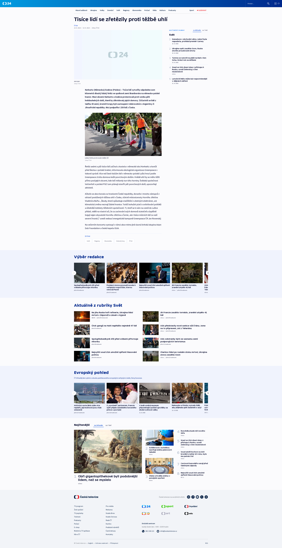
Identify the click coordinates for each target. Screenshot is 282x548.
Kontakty (109, 534)
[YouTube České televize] (197, 497)
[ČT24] (7, 3)
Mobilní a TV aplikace (82, 531)
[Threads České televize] (206, 497)
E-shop (76, 527)
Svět (118, 10)
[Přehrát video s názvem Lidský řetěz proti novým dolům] (123, 134)
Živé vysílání (78, 510)
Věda (155, 10)
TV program (78, 506)
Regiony (126, 10)
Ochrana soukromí (101, 543)
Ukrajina (93, 10)
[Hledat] (268, 3)
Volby (102, 10)
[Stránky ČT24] (146, 506)
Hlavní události (81, 10)
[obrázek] (118, 54)
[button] (123, 134)
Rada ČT (109, 520)
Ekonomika (137, 10)
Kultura (162, 10)
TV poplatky (78, 513)
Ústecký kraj (120, 241)
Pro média (109, 506)
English (90, 543)
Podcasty (172, 10)
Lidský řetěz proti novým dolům (95, 158)
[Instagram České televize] (188, 497)
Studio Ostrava (111, 517)
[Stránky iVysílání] (191, 506)
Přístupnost (114, 543)
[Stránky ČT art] (165, 513)
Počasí (147, 10)
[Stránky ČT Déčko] (146, 513)
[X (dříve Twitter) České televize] (202, 497)
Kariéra (108, 524)
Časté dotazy (111, 531)
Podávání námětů (112, 527)
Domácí (110, 10)
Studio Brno (110, 513)
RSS (206, 543)
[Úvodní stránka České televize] (86, 497)
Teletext (77, 517)
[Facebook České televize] (193, 497)
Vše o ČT (77, 534)
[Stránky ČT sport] (167, 506)
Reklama (109, 510)
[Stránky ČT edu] (189, 513)
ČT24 (75, 26)
